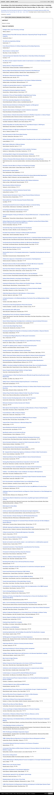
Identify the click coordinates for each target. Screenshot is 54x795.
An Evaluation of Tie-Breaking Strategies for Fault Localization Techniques (19, 149)
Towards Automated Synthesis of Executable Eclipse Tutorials (17, 581)
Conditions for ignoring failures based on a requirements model (17, 85)
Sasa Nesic (5, 106)
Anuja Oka (12, 146)
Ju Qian (23, 270)
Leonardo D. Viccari (17, 483)
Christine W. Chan (15, 592)
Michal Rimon (39, 316)
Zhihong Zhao (18, 270)
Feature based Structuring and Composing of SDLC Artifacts (16, 571)
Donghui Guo (24, 151)
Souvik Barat (5, 568)
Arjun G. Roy (19, 710)
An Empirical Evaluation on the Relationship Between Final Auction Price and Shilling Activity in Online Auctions (26, 299)
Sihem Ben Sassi (12, 664)
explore (7, 1)
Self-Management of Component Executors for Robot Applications (18, 637)
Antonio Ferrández (20, 347)
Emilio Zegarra (6, 524)
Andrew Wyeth (6, 191)
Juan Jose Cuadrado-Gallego (19, 160)
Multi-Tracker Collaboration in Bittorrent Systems (14, 144)
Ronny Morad (28, 316)
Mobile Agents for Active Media (10, 506)
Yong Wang (5, 121)
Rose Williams (6, 624)
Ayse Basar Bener (20, 126)
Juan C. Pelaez (6, 761)
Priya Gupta (10, 473)
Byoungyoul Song (6, 640)
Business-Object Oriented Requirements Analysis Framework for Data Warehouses (21, 70)
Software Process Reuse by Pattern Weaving (13, 704)
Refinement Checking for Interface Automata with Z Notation (16, 402)
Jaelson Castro (20, 87)
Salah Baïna (13, 650)
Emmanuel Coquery (12, 255)
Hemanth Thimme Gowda (15, 638)
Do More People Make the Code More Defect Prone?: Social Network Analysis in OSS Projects (24, 124)
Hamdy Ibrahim (6, 674)
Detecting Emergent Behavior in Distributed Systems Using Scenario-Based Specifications (23, 360)
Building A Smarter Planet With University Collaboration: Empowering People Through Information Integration (25, 35)
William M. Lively (17, 121)
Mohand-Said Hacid (21, 255)
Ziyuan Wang (5, 290)
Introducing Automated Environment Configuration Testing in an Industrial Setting (21, 204)
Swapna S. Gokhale (11, 131)
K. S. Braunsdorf (19, 342)
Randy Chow (8, 337)
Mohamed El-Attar (6, 563)
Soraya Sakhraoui (15, 352)
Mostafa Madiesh (6, 686)
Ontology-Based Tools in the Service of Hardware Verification (16, 314)
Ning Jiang (22, 583)
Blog (26, 793)
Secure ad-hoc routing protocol (10, 754)
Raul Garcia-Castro (7, 155)
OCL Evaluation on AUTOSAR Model (11, 627)
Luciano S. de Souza (7, 275)
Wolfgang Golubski (13, 771)
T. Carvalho (13, 306)
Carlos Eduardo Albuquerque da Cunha (11, 727)
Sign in (49, 1)
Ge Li (14, 378)
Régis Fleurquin (31, 352)
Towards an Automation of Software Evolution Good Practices (17, 350)
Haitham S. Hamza (17, 101)
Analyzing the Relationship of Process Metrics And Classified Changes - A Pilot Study (22, 283)
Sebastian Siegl (6, 96)
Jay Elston (16, 463)
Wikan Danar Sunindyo (12, 609)
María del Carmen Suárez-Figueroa (10, 604)
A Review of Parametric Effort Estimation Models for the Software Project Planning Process (23, 159)
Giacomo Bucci (6, 92)
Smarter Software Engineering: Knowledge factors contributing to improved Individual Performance (25, 321)
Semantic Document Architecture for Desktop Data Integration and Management (21, 104)
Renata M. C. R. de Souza (20, 280)
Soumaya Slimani (6, 650)
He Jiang (10, 229)
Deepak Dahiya (15, 196)
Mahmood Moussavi (21, 82)
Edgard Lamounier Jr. (19, 696)
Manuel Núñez (21, 409)
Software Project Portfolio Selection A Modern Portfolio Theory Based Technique (21, 393)
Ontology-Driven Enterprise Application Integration (14, 90)
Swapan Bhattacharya (31, 72)
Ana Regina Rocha (24, 394)
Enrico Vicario (21, 92)
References (14, 17)
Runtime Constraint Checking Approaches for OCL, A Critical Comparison (19, 397)
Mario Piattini (23, 691)
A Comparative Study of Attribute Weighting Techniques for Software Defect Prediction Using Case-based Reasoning (26, 387)
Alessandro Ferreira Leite (21, 501)
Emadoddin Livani (6, 619)
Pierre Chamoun (12, 553)
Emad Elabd (5, 255)
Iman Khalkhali (22, 733)
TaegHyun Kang (24, 638)
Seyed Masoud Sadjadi (34, 578)
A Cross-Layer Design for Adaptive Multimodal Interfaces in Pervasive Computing (21, 709)
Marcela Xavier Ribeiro (26, 529)
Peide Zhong (11, 463)
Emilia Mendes (12, 332)
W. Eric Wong (18, 151)
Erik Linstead (5, 167)
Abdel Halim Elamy (7, 494)
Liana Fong (18, 578)
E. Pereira (25, 306)
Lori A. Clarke (25, 751)
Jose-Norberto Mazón (11, 347)
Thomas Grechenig (28, 218)
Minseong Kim (23, 468)
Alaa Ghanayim (10, 316)
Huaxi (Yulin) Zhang (7, 669)
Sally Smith (19, 260)
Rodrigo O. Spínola (7, 715)
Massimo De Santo (21, 524)
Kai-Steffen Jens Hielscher (23, 96)
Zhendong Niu (13, 327)
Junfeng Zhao (6, 740)
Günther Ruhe (6, 47)
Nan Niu (14, 77)
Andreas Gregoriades (14, 67)
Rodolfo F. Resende (23, 701)
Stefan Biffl (17, 478)
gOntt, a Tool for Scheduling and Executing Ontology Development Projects (20, 602)
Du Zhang (5, 57)
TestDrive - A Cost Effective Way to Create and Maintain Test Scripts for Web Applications (23, 471)
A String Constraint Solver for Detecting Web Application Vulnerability (18, 532)
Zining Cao (5, 404)
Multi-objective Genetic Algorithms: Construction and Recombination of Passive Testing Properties (25, 407)
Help (15, 793)
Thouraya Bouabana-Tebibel (9, 756)
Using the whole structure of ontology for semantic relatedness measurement (20, 109)
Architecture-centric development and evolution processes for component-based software (23, 668)
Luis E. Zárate (20, 306)
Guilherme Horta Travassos (17, 715)
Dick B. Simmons (25, 121)
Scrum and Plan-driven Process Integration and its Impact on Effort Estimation (20, 694)
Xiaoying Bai (27, 463)
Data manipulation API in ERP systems (11, 309)
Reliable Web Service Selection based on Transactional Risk (16, 247)
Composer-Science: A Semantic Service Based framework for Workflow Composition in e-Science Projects (26, 114)
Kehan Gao (15, 224)
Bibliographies (19, 17)
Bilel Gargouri (16, 517)
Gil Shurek (44, 316)
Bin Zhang (14, 249)
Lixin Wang (5, 201)
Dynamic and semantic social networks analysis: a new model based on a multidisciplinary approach (25, 542)
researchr (3, 1)
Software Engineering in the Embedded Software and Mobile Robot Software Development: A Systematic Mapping (26, 719)
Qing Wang (14, 52)
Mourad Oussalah (20, 182)
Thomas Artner (13, 218)
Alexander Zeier (20, 311)
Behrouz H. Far (25, 362)
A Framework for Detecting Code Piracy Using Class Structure (16, 551)
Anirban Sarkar (6, 72)
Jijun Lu (4, 131)
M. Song (29, 306)
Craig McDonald (19, 322)
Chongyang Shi (6, 327)
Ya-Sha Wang (5, 705)
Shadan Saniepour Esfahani (8, 444)
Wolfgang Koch (13, 311)
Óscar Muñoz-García (33, 604)
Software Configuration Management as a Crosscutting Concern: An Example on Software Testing (25, 612)
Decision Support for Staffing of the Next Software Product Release (18, 617)
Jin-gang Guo (18, 705)
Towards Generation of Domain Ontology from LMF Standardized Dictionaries (20, 515)
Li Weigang (16, 502)
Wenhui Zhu (5, 776)
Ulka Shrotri (20, 573)
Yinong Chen (22, 463)
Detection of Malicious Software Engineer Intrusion (14, 556)
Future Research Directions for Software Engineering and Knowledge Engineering (21, 46)
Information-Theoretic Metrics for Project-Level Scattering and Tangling (19, 165)
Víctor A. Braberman (16, 434)
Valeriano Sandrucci (14, 92)
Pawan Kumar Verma (7, 196)
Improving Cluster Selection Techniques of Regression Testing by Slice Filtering (21, 268)
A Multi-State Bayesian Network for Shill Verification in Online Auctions (19, 293)
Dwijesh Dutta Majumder (16, 448)
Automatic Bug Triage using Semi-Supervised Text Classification (17, 227)
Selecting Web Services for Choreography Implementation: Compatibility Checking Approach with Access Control (26, 253)
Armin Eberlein (13, 82)
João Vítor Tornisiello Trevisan (18, 614)
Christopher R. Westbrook (14, 781)
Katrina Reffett (18, 624)
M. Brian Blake (17, 265)
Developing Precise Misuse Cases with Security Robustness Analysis (18, 561)
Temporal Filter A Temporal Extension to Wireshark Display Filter (17, 422)
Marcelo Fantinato (28, 239)
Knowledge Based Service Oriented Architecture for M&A (15, 447)
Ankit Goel (5, 295)
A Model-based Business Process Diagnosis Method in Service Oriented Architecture (22, 456)
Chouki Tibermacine (7, 352)
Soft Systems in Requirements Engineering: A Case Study (16, 75)
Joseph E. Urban (13, 633)
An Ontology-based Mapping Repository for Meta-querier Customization (19, 335)
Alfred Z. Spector (6, 31)
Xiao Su (16, 146)
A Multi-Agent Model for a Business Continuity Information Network (18, 643)
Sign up (52, 1)
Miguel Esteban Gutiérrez (16, 155)
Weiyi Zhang (9, 710)
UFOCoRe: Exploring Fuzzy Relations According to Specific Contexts (18, 527)
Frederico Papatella (7, 306)
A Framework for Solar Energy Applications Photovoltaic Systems (17, 304)
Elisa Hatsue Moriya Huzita (16, 439)
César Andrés (5, 409)
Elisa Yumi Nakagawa (7, 614)
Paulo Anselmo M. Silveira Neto (39, 727)
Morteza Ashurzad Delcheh (31, 733)
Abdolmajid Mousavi (17, 362)
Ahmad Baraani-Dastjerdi (17, 111)
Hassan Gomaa (16, 468)
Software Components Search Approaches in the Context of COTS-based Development (22, 663)
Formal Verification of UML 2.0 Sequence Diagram (14, 412)
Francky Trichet (14, 543)
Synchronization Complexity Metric (11, 170)
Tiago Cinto (5, 371)
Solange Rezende (32, 367)
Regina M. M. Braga (18, 116)
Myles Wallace (24, 624)
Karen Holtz (16, 316)
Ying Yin (4, 249)
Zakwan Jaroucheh (7, 260)
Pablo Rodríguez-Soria (7, 160)
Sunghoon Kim (31, 638)
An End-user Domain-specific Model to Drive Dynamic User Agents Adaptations (20, 510)
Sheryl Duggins (13, 588)
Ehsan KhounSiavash (7, 111)
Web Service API (20, 793)
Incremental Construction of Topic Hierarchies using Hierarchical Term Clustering (21, 546)
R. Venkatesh (26, 573)
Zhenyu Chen (12, 270)
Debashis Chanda (6, 448)
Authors (6, 17)
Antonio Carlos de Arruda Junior (9, 501)
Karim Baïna (18, 650)
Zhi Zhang (5, 136)
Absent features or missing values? (11, 50)
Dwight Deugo (19, 553)
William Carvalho (11, 696)
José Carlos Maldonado (30, 614)
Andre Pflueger (6, 771)
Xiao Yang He (12, 705)
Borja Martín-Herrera (43, 160)
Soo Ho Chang (6, 458)
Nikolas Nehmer (6, 745)
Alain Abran (5, 177)
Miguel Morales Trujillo (7, 691)
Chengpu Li (5, 681)
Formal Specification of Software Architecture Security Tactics (17, 190)
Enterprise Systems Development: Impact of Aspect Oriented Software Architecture (21, 195)
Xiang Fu (5, 533)
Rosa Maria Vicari (21, 786)
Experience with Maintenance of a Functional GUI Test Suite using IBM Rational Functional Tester (25, 486)
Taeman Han (11, 414)
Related (27, 17)
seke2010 (8, 14)
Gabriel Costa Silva (7, 239)
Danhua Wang (6, 751)
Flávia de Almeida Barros (33, 275)
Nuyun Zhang (5, 583)
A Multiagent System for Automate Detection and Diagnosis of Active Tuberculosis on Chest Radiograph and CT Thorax (27, 492)
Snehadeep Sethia (18, 558)
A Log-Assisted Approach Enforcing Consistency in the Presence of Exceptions (21, 743)
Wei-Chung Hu (6, 357)
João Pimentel (6, 87)
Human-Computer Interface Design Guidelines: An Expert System (17, 370)
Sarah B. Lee (5, 342)
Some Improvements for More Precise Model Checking (15, 134)
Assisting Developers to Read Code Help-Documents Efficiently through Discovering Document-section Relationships (26, 376)
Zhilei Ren (14, 229)
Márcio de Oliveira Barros (14, 394)
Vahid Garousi (13, 206)
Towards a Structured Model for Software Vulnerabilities (15, 537)
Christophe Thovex (7, 543)
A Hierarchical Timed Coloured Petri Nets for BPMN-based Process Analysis (20, 417)
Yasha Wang (15, 740)
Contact (6, 793)
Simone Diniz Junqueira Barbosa (15, 512)
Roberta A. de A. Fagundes (8, 280)
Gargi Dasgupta (12, 578)
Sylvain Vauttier (22, 669)
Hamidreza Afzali (15, 733)
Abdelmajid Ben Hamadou (24, 517)
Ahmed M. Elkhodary (30, 468)
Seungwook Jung (38, 638)
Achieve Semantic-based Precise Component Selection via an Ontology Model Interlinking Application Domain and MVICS (26, 678)
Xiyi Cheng (18, 327)
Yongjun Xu (21, 740)
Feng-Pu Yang (19, 357)
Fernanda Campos (27, 116)
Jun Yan (19, 229)
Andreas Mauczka (20, 218)
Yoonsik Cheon (19, 399)
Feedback (33, 793)
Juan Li (14, 710)
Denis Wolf (35, 722)
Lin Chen (16, 290)
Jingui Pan (11, 751)
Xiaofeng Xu (5, 151)
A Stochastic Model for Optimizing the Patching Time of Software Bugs (19, 119)
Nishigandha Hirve (6, 573)
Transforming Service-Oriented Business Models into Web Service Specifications (21, 242)
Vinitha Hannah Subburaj (8, 655)
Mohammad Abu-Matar (7, 468)
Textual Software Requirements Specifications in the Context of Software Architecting (22, 80)
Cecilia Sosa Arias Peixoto (13, 371)
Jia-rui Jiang (23, 705)
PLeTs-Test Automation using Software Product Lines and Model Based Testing (21, 481)
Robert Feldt (5, 383)
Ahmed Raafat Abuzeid (7, 101)
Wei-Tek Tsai (5, 463)
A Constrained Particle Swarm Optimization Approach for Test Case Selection (20, 273)
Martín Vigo (40, 604)
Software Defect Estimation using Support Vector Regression (16, 278)
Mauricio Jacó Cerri (7, 529)
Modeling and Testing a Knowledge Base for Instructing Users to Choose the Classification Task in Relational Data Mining (25, 597)
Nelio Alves (5, 696)
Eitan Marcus (21, 316)
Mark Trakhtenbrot (16, 172)
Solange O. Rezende (16, 548)
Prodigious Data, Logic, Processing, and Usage (13, 29)
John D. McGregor (12, 187)
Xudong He (10, 645)
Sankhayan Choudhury (14, 72)
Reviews (24, 17)
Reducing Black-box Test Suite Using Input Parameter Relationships (18, 199)
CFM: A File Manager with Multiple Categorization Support (16, 731)
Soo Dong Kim (12, 458)
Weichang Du (13, 211)
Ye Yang (10, 52)
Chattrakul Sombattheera (24, 67)
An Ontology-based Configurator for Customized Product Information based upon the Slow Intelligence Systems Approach (26, 521)
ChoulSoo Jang (46, 638)
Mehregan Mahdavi (7, 735)
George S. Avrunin (18, 751)
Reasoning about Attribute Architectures (12, 185)
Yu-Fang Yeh (5, 62)
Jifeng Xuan (5, 229)
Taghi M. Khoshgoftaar (7, 224)
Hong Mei (27, 583)
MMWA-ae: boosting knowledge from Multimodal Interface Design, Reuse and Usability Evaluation (25, 365)
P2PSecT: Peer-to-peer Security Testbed (12, 764)
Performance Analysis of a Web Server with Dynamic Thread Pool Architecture (20, 129)
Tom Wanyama (13, 674)
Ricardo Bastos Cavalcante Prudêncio (20, 275)
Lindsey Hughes (12, 167)
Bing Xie (17, 378)
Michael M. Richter (13, 389)
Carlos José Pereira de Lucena (29, 512)
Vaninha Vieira (26, 439)
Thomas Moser (6, 478)
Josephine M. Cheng (7, 37)
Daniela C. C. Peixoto (7, 701)
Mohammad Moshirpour (8, 362)
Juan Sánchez (15, 429)
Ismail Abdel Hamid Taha (26, 101)
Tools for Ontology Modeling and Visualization (13, 591)
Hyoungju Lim (18, 628)
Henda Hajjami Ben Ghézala (22, 664)
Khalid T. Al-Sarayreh (12, 177)
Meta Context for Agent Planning (10, 658)
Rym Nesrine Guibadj (19, 756)
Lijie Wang (5, 378)
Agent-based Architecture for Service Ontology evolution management (18, 648)
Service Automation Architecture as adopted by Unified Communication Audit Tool (21, 442)
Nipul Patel (12, 558)
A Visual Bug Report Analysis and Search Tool (13, 725)
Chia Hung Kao (12, 357)
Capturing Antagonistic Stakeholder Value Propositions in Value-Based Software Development (24, 55)
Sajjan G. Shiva (12, 342)
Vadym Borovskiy (6, 311)
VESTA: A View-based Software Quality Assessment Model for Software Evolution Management (24, 355)
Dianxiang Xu (11, 121)
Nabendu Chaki (22, 72)
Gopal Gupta (23, 265)
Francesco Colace (13, 524)
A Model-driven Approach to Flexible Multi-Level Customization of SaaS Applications (22, 258)
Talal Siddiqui (17, 444)
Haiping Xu (10, 295)
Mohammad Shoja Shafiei (43, 733)
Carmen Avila (5, 399)
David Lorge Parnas (12, 776)
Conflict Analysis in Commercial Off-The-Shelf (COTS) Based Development (19, 672)
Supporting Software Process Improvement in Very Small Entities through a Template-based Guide (25, 689)
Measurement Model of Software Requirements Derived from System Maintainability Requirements (25, 175)
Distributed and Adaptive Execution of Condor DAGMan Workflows (18, 576)
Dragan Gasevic (11, 106)
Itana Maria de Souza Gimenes (17, 239)
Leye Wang (10, 378)
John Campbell (26, 322)
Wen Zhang (5, 52)
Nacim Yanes (5, 664)
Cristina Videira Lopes (20, 167)
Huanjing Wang (6, 234)
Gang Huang (11, 583)
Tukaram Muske (14, 573)
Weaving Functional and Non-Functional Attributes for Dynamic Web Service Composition (23, 263)
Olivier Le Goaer (6, 182)
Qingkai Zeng (10, 136)
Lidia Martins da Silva (7, 599)
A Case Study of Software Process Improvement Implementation (17, 699)
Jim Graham (11, 624)
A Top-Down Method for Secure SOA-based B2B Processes (16, 684)
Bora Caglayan (13, 126)
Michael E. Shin (6, 558)
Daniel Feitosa (6, 722)
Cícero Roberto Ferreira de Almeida (35, 501)
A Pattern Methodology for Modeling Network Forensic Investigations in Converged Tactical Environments (27, 759)
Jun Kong (5, 710)
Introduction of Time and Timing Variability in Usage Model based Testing (19, 95)
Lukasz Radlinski (6, 141)
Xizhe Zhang (9, 249)
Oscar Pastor (31, 244)
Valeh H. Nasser (6, 211)
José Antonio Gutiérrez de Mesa (32, 160)
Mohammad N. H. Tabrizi (25, 781)
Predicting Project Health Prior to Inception (12, 622)
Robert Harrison (22, 592)
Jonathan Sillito (26, 206)
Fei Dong (5, 301)
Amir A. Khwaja (6, 633)
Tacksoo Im (5, 187)
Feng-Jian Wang (21, 419)
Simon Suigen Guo (7, 592)
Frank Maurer (19, 206)
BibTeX (10, 17)
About (2, 793)
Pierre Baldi (28, 167)
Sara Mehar (27, 756)
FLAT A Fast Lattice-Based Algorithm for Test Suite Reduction (16, 100)
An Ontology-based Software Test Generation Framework (15, 209)
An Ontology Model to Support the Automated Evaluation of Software (18, 154)
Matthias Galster (6, 82)
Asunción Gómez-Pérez (23, 604)
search (16, 1)
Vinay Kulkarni (11, 568)
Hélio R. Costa (6, 394)
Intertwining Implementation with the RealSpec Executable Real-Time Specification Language (24, 632)
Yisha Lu (10, 538)
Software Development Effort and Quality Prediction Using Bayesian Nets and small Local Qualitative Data (26, 139)
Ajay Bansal (5, 265)
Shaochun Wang (6, 424)
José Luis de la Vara (7, 429)
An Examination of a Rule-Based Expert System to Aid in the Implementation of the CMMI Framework (25, 586)
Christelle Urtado (15, 669)
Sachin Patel (5, 473)
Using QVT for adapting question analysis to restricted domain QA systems (20, 345)
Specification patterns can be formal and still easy (14, 432)
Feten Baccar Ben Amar (8, 517)
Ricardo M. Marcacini (7, 548)
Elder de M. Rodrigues (7, 483)
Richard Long (21, 494)
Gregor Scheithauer (10, 453)
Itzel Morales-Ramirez (13, 244)
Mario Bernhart (6, 218)
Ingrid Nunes (5, 512)
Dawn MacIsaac (19, 211)
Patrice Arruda (6, 553)
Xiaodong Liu (14, 260)
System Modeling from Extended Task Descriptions (14, 427)
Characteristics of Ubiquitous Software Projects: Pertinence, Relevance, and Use (21, 713)
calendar (12, 1)
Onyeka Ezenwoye (25, 578)
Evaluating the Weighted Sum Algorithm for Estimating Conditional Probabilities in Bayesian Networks (26, 330)
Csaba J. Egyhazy (6, 660)
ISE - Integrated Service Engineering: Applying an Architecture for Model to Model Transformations (25, 452)
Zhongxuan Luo (24, 229)
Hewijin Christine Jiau (27, 357)
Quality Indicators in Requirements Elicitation (13, 65)
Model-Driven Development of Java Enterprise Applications (16, 769)
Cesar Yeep (25, 399)
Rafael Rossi (25, 367)
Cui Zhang (11, 191)
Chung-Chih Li (10, 533)
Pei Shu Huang (14, 419)
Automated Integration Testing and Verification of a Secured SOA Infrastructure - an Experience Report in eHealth (26, 215)
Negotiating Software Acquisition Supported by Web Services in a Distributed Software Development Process (27, 237)
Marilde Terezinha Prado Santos (38, 529)
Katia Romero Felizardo (14, 722)
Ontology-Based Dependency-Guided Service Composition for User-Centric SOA (21, 461)
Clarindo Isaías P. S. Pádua (33, 701)
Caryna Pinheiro (6, 206)
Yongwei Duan (6, 270)
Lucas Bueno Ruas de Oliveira (26, 722)
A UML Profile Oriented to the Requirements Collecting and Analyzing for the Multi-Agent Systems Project (26, 784)
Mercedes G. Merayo (13, 409)
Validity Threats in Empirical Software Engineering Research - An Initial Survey (20, 381)
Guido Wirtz (17, 453)
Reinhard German (13, 96)
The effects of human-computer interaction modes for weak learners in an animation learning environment (27, 60)
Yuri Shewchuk (6, 488)
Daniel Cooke (5, 42)
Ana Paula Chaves (6, 439)
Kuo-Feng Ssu (35, 357)
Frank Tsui (18, 588)
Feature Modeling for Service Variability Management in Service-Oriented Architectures (22, 466)
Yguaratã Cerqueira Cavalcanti (26, 727)
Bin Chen (30, 751)
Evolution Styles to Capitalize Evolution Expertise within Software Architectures (21, 180)
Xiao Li (4, 337)
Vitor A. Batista (15, 701)
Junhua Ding (5, 781)
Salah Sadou (38, 352)
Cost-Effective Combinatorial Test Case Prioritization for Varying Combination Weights (22, 288)
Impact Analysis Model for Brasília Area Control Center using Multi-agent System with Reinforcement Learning (25, 498)
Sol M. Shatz (15, 295)
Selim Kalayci (5, 578)
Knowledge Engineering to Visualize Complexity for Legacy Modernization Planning (21, 340)
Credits (10, 793)
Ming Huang (16, 136)
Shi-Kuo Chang (29, 524)
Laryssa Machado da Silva (8, 116)
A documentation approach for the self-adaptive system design (17, 774)
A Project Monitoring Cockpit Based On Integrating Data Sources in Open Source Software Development (26, 607)
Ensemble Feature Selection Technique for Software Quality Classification (19, 232)
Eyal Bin (4, 316)
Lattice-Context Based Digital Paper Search (12, 325)
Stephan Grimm (32, 155)
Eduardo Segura (6, 766)
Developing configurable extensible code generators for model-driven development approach (24, 566)
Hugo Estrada (5, 244)
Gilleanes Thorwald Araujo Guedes (10, 786)
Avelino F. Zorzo (24, 483)
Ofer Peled (33, 316)
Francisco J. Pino (16, 691)
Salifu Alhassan (6, 126)
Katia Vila (5, 347)
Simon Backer (5, 332)
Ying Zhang (17, 583)
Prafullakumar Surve (18, 473)
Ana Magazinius (11, 383)
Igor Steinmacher (32, 439)
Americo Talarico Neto (7, 367)
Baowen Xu (11, 290)
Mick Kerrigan (25, 155)
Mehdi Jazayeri (18, 106)
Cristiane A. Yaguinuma (16, 529)
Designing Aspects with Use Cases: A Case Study (14, 779)
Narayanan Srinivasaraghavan (9, 322)
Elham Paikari (5, 389)
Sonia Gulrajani (6, 146)
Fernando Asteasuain (7, 434)
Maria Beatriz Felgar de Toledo (39, 239)
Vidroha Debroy (11, 151)
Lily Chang (5, 645)
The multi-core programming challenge (11, 41)
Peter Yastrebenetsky (7, 172)
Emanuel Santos (12, 87)
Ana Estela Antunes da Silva (18, 599)
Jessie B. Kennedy (18, 681)
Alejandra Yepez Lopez (7, 77)
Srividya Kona (11, 265)
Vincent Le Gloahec (24, 352)
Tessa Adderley (6, 588)
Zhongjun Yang (29, 270)
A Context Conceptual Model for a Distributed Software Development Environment (21, 437)
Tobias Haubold (21, 771)
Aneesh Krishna (6, 67)
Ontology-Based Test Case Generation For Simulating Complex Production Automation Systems (24, 476)
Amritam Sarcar (12, 399)
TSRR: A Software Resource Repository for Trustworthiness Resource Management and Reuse (24, 738)
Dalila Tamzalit (13, 182)
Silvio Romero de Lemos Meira (18, 728)
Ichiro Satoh (5, 507)
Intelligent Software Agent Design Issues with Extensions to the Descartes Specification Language (25, 653)
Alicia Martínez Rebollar (23, 244)
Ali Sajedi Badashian (7, 733)
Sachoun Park (6, 414)
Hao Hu (4, 453)
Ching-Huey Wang (6, 419)
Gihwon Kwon (18, 414)
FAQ (29, 793)
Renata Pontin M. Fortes (17, 367)
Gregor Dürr (12, 478)
